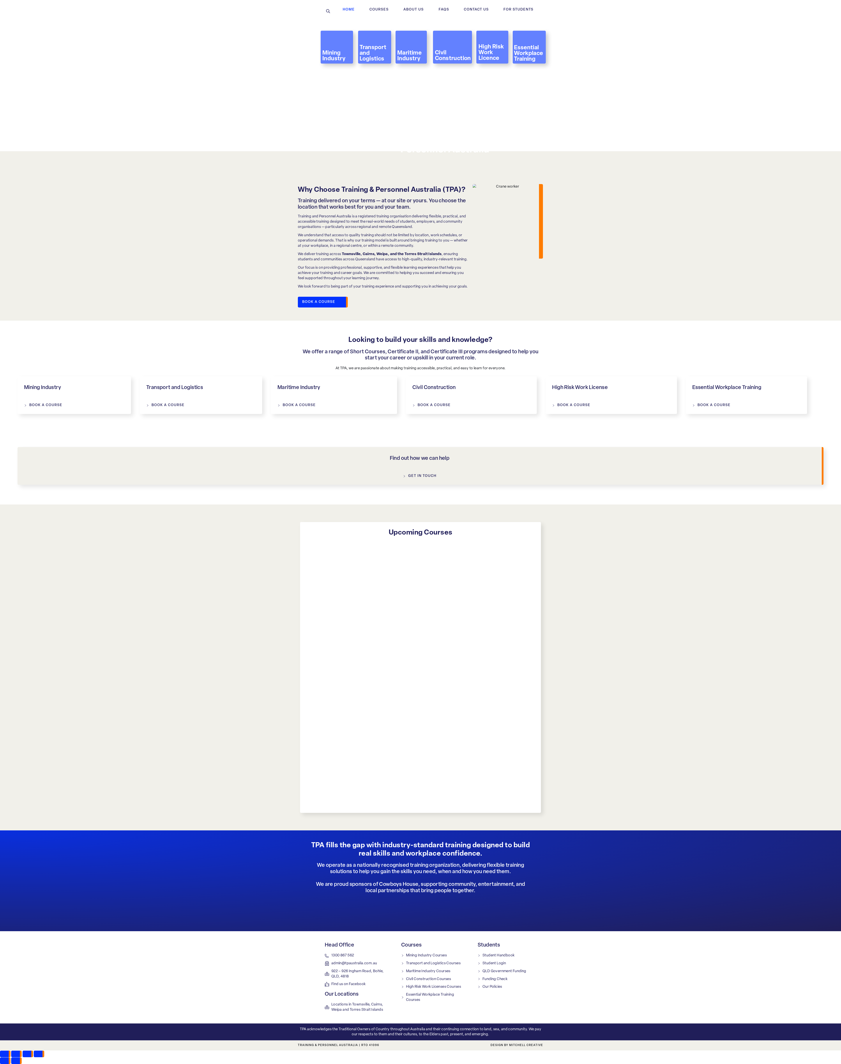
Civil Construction (434, 387)
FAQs (444, 9)
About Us (413, 9)
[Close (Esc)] (39, 1054)
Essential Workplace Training (726, 387)
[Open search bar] (328, 10)
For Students (519, 9)
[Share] (28, 1054)
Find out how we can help (420, 458)
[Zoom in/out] (5, 1054)
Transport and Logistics (174, 387)
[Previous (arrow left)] (5, 1060)
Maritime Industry (298, 387)
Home (349, 9)
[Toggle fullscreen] (16, 1054)
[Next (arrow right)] (16, 1060)
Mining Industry (42, 387)
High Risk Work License (580, 387)
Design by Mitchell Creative (517, 1045)
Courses (379, 9)
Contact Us (476, 9)
